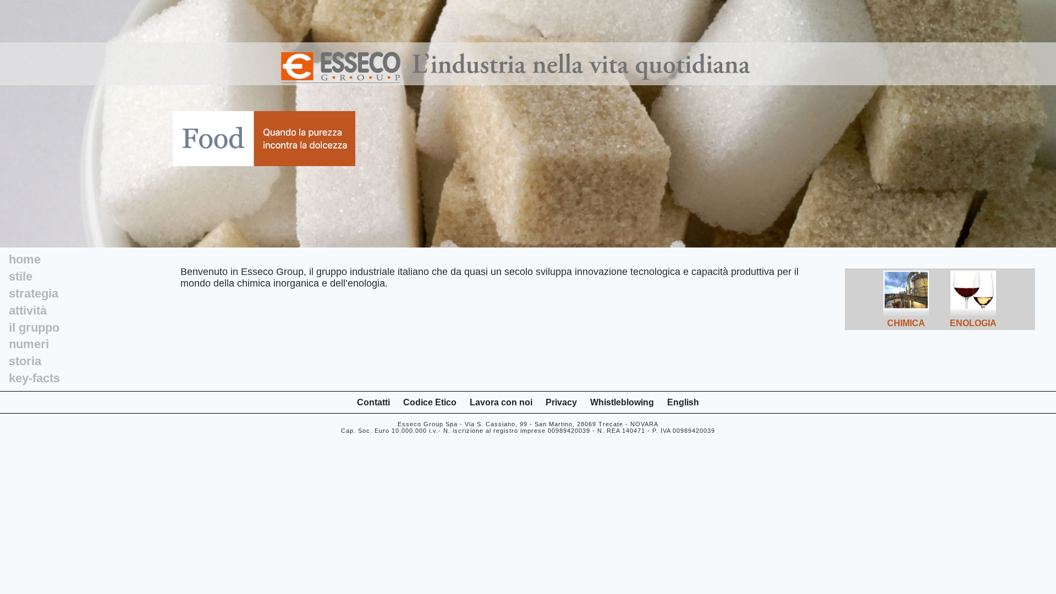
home (25, 259)
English (683, 402)
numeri (29, 344)
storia (25, 361)
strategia (33, 293)
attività (28, 310)
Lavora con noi (501, 402)
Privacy (561, 402)
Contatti (373, 402)
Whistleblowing (622, 402)
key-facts (34, 378)
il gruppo (34, 327)
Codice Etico (430, 402)
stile (20, 276)
